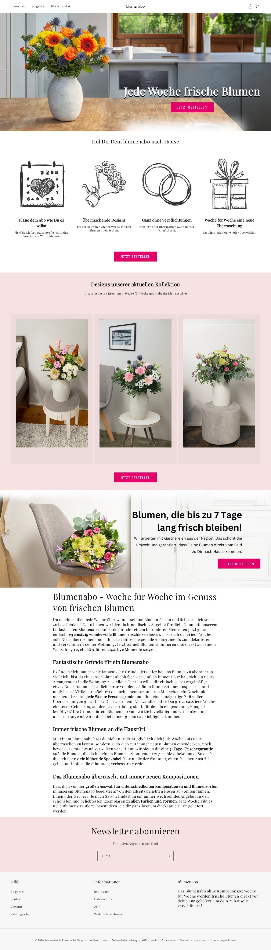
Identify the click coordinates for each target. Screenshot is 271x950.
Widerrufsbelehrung (108, 914)
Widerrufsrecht (99, 940)
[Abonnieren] (168, 856)
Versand (16, 907)
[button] (257, 6)
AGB (97, 907)
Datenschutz (103, 899)
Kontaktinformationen (163, 940)
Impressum (102, 892)
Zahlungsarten (21, 914)
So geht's (17, 892)
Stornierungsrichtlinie (223, 940)
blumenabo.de (53, 940)
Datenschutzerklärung (124, 940)
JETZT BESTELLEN (192, 107)
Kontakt (16, 899)
